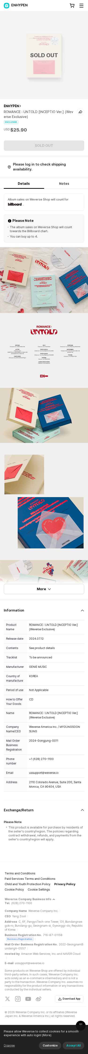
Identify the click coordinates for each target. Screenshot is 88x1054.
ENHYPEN (11, 106)
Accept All (73, 1045)
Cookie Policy (14, 889)
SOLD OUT (44, 146)
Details (24, 183)
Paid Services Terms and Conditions (30, 878)
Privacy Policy (64, 884)
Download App (71, 998)
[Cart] (72, 5)
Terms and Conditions (20, 873)
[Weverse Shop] (6, 5)
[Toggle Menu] (81, 5)
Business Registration (19, 939)
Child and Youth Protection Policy (27, 884)
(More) (46, 1035)
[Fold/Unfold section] (44, 610)
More (41, 589)
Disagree (9, 1045)
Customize (50, 1045)
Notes (64, 183)
